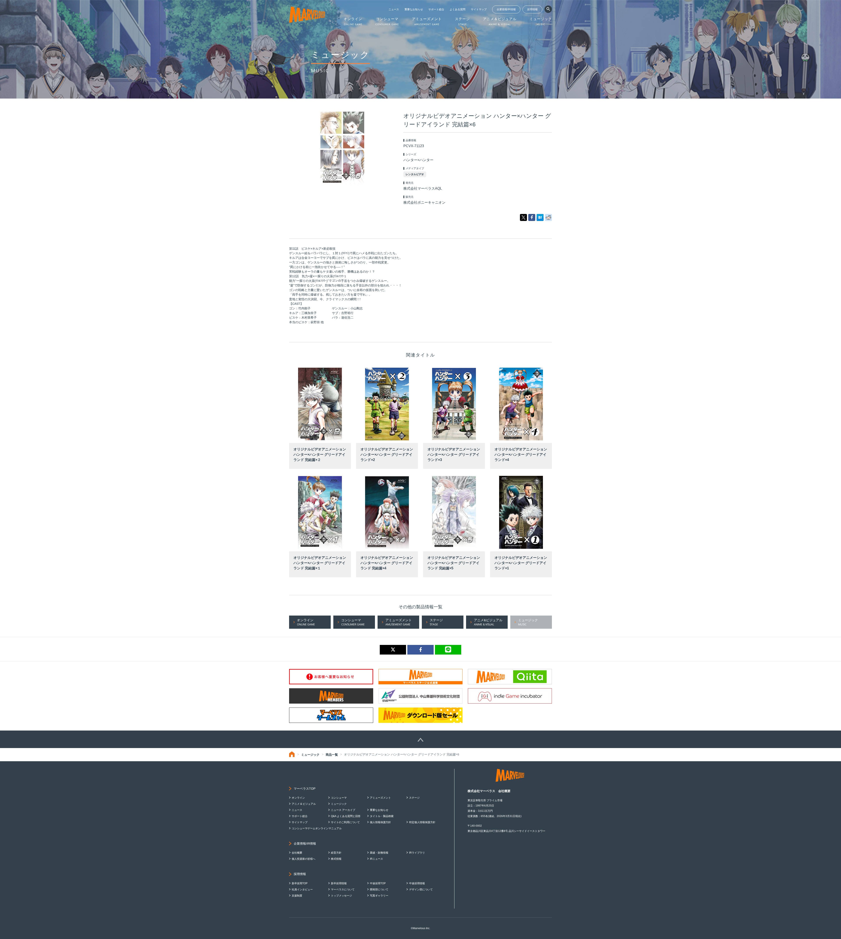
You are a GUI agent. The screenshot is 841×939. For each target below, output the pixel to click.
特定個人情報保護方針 (422, 822)
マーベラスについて (343, 889)
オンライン (298, 797)
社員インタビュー (302, 889)
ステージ (414, 797)
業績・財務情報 (379, 852)
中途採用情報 (417, 883)
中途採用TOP (378, 883)
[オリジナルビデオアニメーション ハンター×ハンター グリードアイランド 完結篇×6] (540, 217)
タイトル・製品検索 (382, 816)
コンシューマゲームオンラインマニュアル (317, 828)
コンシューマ (339, 797)
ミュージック (310, 754)
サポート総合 (436, 9)
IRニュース (376, 858)
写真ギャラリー (379, 895)
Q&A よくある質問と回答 (345, 816)
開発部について (379, 889)
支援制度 (297, 895)
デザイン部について (421, 889)
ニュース (394, 9)
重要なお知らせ (414, 9)
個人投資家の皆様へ (303, 858)
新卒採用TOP (299, 883)
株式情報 (336, 858)
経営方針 (336, 852)
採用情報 (532, 9)
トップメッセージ (341, 895)
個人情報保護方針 (380, 822)
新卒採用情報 (339, 883)
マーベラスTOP (304, 788)
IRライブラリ (417, 852)
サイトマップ (479, 9)
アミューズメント (380, 797)
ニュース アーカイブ (343, 810)
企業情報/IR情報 (506, 9)
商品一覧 (332, 754)
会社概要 (297, 852)
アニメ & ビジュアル (304, 803)
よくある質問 (457, 9)
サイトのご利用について (345, 822)
